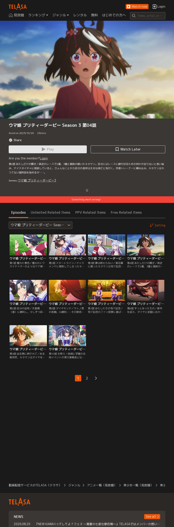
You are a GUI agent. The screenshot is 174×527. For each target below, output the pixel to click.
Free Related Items (126, 212)
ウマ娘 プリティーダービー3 (37, 180)
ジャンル (74, 485)
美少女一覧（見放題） (138, 485)
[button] (137, 6)
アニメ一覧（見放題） (102, 485)
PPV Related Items (90, 212)
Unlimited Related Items (50, 212)
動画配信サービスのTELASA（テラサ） (35, 485)
